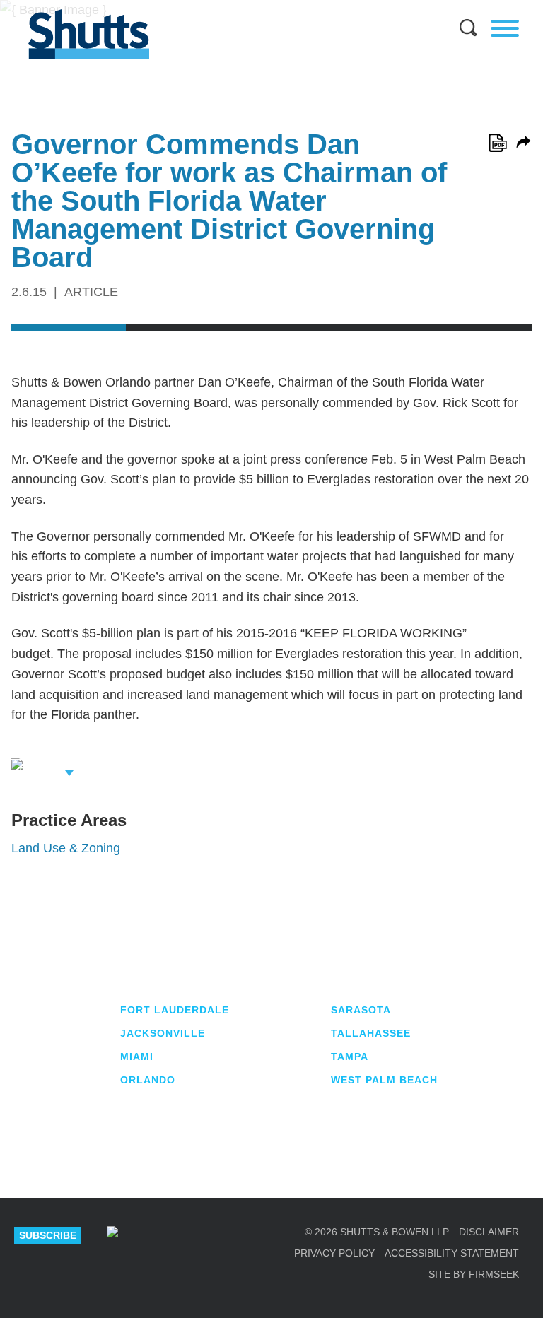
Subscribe (47, 1235)
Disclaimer (489, 1231)
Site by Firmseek (473, 1274)
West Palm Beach (384, 1079)
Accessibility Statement (452, 1253)
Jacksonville (162, 1033)
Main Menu (261, 7)
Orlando (147, 1079)
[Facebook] (222, 1235)
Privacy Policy (334, 1253)
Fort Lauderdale (174, 1010)
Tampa (349, 1056)
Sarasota (361, 1010)
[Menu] (505, 28)
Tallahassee (371, 1033)
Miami (136, 1056)
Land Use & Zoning (65, 848)
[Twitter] (185, 1235)
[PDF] (498, 143)
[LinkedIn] (149, 1235)
